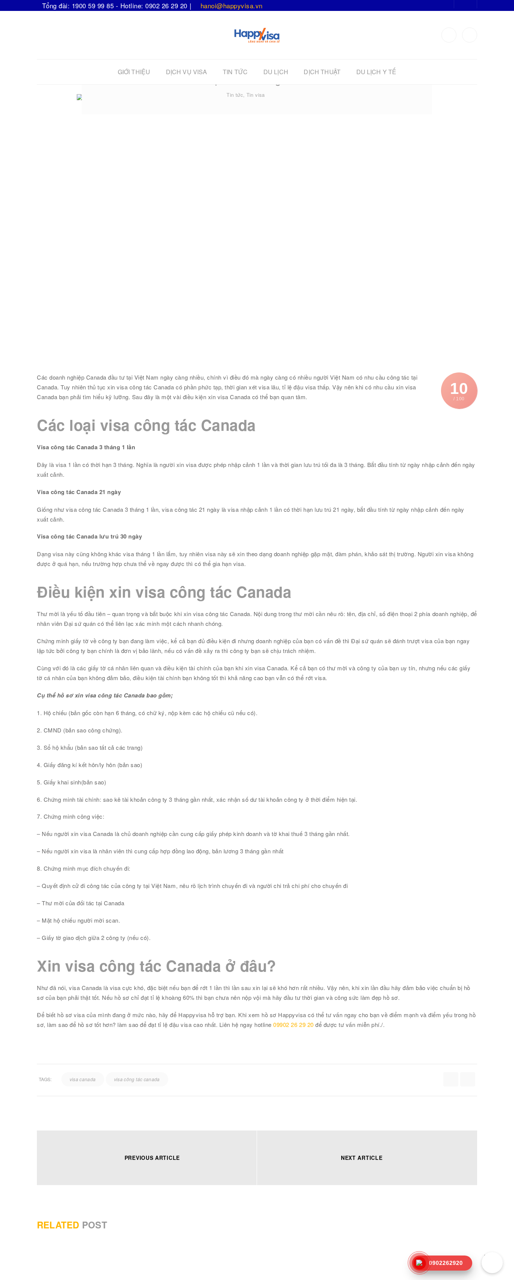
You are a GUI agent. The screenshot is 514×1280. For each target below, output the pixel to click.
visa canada (83, 1079)
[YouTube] (469, 35)
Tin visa (255, 94)
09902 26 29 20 (293, 1024)
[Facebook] (448, 35)
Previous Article (152, 1157)
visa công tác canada (137, 1079)
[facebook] (450, 1079)
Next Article (361, 1157)
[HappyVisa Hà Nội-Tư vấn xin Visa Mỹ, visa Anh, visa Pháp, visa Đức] (257, 34)
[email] (467, 1079)
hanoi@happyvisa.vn (232, 5)
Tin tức (235, 94)
